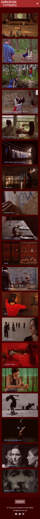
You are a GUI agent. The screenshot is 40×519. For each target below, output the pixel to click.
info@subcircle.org (20, 510)
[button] (37, 4)
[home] (9, 1)
